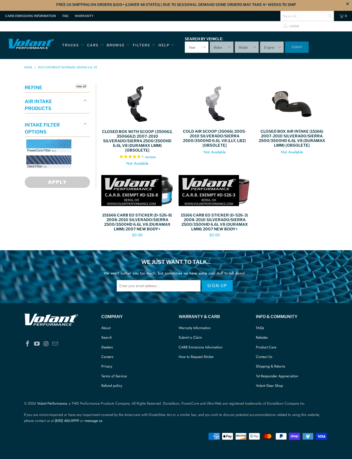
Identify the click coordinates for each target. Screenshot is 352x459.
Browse (116, 45)
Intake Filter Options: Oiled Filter (52, 174)
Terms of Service (114, 376)
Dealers (107, 347)
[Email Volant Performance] (55, 344)
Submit (296, 47)
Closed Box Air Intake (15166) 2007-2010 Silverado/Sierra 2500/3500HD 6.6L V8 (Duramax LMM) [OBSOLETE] (292, 103)
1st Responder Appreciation (277, 376)
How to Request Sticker (196, 356)
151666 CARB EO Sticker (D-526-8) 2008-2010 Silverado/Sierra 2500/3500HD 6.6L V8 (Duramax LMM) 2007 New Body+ (137, 191)
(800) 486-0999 (67, 420)
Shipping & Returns (270, 366)
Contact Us (264, 356)
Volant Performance (52, 403)
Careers (107, 356)
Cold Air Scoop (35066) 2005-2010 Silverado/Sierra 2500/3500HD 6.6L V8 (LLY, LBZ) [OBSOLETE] (215, 103)
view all (81, 86)
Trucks (70, 45)
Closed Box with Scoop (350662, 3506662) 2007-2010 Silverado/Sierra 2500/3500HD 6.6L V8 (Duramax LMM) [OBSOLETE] (137, 103)
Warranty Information (195, 327)
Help (164, 45)
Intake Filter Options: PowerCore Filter (47, 158)
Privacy (106, 366)
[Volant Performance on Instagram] (46, 344)
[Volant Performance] (30, 44)
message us (93, 420)
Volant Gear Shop (269, 385)
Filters (142, 45)
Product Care (266, 347)
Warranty (84, 16)
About (105, 327)
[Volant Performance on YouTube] (37, 344)
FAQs (260, 327)
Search (106, 337)
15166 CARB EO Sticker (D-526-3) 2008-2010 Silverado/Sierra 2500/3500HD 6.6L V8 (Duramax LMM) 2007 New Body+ (215, 191)
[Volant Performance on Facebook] (28, 344)
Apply (57, 182)
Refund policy (111, 385)
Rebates (262, 337)
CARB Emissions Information (30, 16)
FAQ (65, 16)
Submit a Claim (190, 337)
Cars (93, 45)
